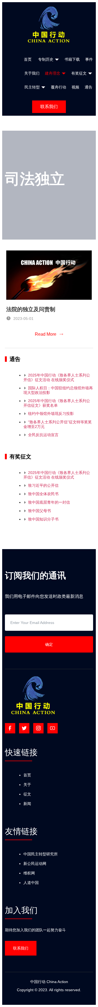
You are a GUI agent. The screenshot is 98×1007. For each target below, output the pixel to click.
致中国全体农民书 (41, 494)
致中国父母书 (37, 511)
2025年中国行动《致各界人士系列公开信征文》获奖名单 (56, 403)
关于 (27, 784)
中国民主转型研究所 (40, 854)
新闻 (27, 803)
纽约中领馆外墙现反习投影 (48, 413)
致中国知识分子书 (41, 519)
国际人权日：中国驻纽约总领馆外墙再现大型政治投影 (58, 390)
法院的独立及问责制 (30, 309)
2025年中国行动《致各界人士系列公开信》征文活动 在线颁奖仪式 (56, 377)
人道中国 (31, 882)
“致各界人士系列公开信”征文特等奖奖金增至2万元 (57, 424)
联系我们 (49, 106)
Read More (49, 334)
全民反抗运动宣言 (41, 435)
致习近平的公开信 (41, 485)
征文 (27, 794)
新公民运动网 (34, 863)
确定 (49, 644)
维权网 (29, 873)
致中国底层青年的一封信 (46, 502)
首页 (27, 775)
